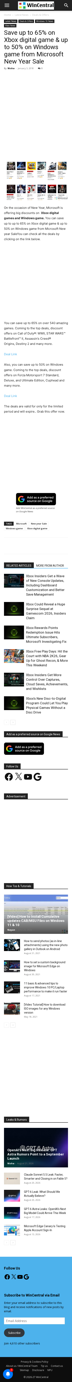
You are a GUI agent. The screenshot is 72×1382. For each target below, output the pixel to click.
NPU (49, 1370)
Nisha (11, 68)
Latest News (21, 15)
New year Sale (39, 523)
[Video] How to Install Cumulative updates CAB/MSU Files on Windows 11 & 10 (35, 920)
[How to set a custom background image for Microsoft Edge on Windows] (12, 966)
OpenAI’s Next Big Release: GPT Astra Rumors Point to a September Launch (35, 1154)
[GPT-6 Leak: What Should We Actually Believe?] (12, 1196)
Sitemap (24, 1370)
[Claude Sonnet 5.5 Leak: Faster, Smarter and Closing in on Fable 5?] (12, 1179)
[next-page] (12, 722)
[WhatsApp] (48, 152)
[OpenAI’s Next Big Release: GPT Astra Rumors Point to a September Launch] (36, 1147)
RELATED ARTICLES (18, 565)
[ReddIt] (67, 152)
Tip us (44, 1366)
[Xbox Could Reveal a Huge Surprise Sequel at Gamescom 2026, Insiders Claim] (14, 609)
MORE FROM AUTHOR (50, 565)
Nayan (11, 929)
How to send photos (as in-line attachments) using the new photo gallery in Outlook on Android (46, 945)
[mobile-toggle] (6, 5)
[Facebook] (21, 152)
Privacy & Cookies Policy (34, 1361)
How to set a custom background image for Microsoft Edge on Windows (44, 966)
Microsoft (21, 523)
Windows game (14, 528)
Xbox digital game (37, 528)
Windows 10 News (44, 21)
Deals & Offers (40, 15)
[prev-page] (6, 722)
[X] (30, 152)
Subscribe (14, 1333)
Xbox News (10, 25)
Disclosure (38, 1370)
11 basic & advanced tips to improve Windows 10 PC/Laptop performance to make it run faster (45, 987)
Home (7, 15)
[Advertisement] (36, 111)
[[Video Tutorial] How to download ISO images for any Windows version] (12, 1009)
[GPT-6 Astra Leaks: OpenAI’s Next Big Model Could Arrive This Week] (12, 1213)
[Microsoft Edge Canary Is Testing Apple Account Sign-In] (12, 1230)
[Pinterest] (39, 152)
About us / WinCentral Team (22, 1366)
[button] (66, 5)
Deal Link (10, 354)
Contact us (57, 1366)
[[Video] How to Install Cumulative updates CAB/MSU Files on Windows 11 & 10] (36, 914)
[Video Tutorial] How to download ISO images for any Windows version (44, 1008)
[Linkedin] (57, 152)
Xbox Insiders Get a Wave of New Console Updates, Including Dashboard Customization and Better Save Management (45, 585)
